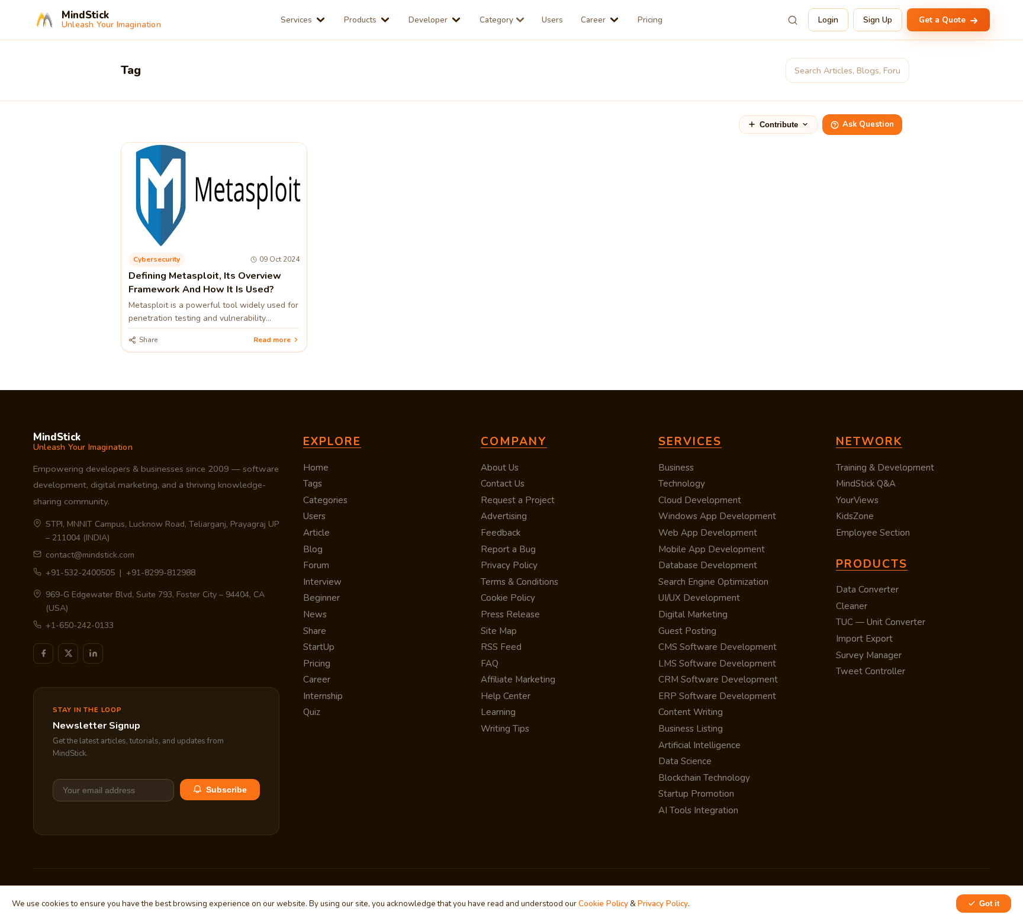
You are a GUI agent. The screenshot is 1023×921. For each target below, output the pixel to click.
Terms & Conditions (519, 582)
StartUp (318, 647)
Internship (323, 696)
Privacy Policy (509, 565)
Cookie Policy (508, 598)
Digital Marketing (693, 614)
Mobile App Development (711, 549)
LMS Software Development (717, 663)
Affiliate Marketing (518, 679)
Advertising (504, 516)
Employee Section (873, 533)
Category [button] (496, 19)
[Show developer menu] (456, 20)
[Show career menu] (614, 20)
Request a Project (518, 500)
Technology (681, 484)
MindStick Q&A (866, 484)
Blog (313, 549)
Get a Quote (943, 19)
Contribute (779, 124)
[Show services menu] (320, 20)
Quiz (311, 712)
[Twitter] (68, 653)
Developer (428, 19)
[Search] (792, 20)
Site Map (499, 631)
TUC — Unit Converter (880, 622)
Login (828, 19)
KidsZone (855, 516)
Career (593, 19)
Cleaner (851, 606)
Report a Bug (508, 549)
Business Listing (690, 729)
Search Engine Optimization (713, 582)
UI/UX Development (699, 598)
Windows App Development (717, 516)
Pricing (650, 19)
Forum (316, 565)
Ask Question (868, 124)
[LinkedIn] (93, 653)
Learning (498, 712)
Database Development (707, 565)
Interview (322, 582)
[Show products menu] (385, 20)
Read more (272, 339)
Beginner (321, 598)
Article (316, 533)
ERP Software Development (717, 696)
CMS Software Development (717, 647)
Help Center (505, 696)
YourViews (857, 500)
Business (676, 468)
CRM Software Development (718, 679)
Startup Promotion (696, 794)
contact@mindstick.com (90, 555)
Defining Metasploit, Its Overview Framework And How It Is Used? (204, 282)
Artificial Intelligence (699, 745)
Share (314, 631)
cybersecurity (156, 259)
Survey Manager (869, 655)
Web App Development (707, 533)
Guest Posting (687, 631)
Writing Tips (505, 729)
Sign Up (877, 19)
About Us (500, 468)
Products (360, 19)
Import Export (864, 639)
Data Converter (867, 589)
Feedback (500, 533)
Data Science (685, 761)
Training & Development (885, 468)
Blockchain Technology (704, 778)
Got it (989, 903)
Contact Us (503, 484)
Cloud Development (699, 500)
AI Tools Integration (698, 810)
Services (296, 19)
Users (552, 19)
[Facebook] (43, 653)
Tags (312, 484)
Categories (325, 500)
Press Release (510, 614)
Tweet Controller (870, 671)
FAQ (489, 663)
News (315, 614)
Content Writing (690, 712)
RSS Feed (501, 647)
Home (316, 468)
